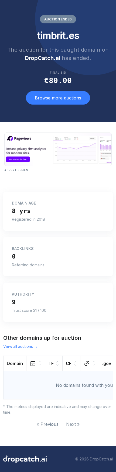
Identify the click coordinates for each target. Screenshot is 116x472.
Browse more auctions (58, 98)
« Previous (48, 424)
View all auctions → (20, 346)
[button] (15, 363)
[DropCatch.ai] (25, 459)
